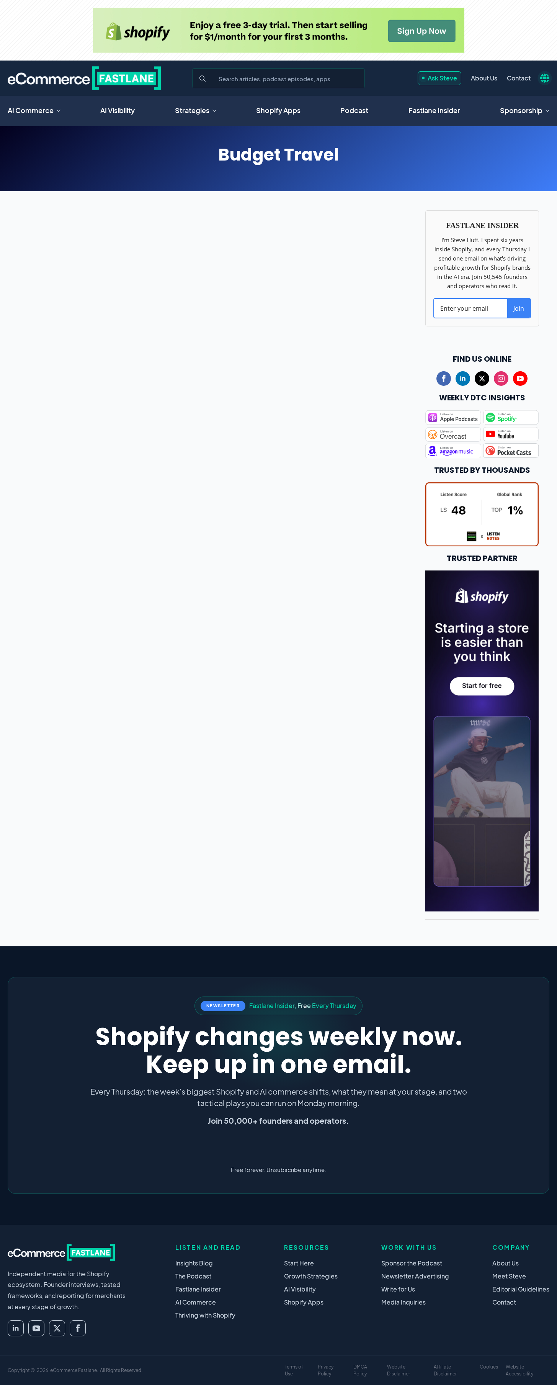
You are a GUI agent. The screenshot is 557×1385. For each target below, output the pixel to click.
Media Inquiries (403, 1302)
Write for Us (398, 1289)
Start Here (299, 1263)
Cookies (489, 1367)
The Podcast (193, 1276)
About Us (484, 78)
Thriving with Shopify (205, 1315)
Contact (519, 78)
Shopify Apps (278, 110)
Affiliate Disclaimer (445, 1370)
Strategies (192, 110)
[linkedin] (463, 378)
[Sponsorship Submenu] (549, 111)
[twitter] (482, 378)
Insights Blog (194, 1263)
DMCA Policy (360, 1370)
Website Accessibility (519, 1370)
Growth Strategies (311, 1276)
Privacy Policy (325, 1370)
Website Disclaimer (398, 1370)
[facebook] (443, 378)
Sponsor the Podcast (411, 1263)
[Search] (202, 79)
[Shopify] (278, 30)
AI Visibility (117, 110)
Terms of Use (294, 1370)
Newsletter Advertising (415, 1276)
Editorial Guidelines (520, 1289)
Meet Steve (509, 1276)
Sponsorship (521, 110)
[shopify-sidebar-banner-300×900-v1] (482, 739)
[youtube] (520, 378)
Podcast (354, 110)
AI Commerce (31, 110)
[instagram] (501, 378)
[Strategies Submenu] (216, 111)
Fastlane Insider (434, 110)
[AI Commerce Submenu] (61, 111)
